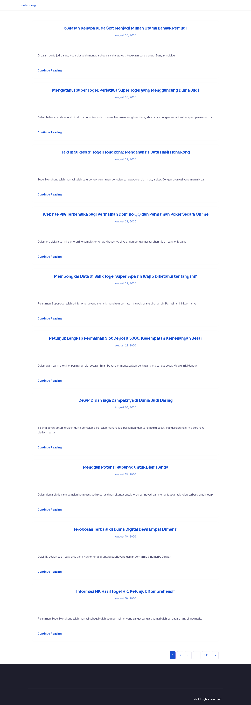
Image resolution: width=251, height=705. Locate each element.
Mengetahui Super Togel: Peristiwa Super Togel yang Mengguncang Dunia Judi (125, 90)
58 (206, 655)
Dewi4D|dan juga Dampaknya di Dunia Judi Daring (125, 400)
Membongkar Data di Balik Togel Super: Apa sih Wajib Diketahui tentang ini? (125, 276)
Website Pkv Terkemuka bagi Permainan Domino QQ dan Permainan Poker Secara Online (125, 214)
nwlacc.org (28, 5)
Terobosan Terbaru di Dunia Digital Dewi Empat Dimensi (125, 529)
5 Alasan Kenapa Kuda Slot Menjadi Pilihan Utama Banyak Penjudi (125, 28)
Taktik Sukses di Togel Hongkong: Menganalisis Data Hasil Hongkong (125, 152)
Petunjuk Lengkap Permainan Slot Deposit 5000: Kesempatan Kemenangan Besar (125, 338)
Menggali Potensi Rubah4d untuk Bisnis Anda (125, 467)
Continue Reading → (51, 70)
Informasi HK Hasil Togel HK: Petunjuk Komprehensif (125, 591)
